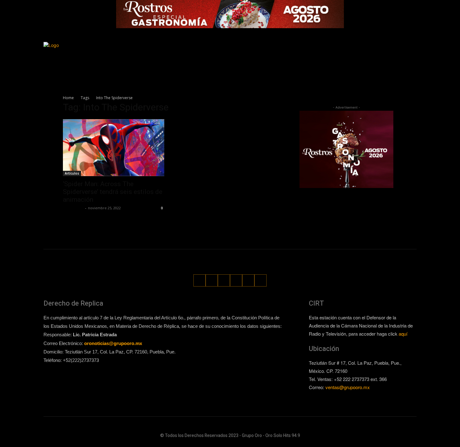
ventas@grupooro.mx (347, 387)
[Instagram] (365, 54)
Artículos (72, 173)
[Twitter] (389, 54)
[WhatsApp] (400, 54)
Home (68, 97)
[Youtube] (412, 54)
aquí (403, 333)
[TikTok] (377, 54)
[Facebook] (354, 54)
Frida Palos (73, 208)
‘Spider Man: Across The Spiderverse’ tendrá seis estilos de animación (112, 191)
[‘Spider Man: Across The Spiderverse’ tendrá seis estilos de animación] (113, 147)
